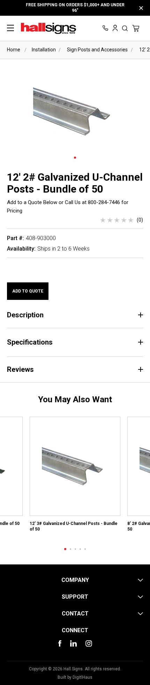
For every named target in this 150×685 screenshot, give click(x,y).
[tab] (65, 549)
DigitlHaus (82, 677)
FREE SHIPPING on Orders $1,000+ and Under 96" (75, 7)
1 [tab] (75, 158)
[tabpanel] (75, 477)
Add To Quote (27, 291)
